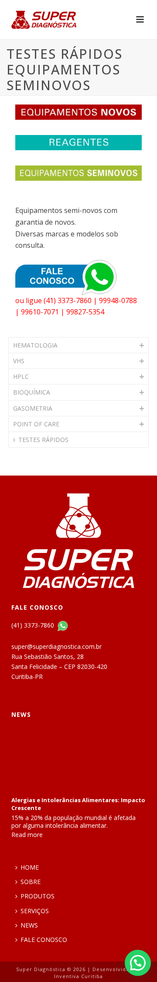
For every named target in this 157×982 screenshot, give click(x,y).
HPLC (21, 376)
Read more (27, 834)
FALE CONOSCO (43, 939)
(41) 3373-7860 (33, 625)
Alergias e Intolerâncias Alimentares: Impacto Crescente (78, 804)
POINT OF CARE (36, 424)
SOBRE (30, 881)
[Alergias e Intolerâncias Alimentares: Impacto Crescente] (78, 758)
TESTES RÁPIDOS (43, 439)
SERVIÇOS (34, 911)
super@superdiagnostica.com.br (56, 646)
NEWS (29, 925)
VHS (18, 361)
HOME (29, 867)
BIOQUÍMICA (31, 392)
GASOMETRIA (32, 408)
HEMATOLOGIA (35, 345)
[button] (138, 963)
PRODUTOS (37, 896)
